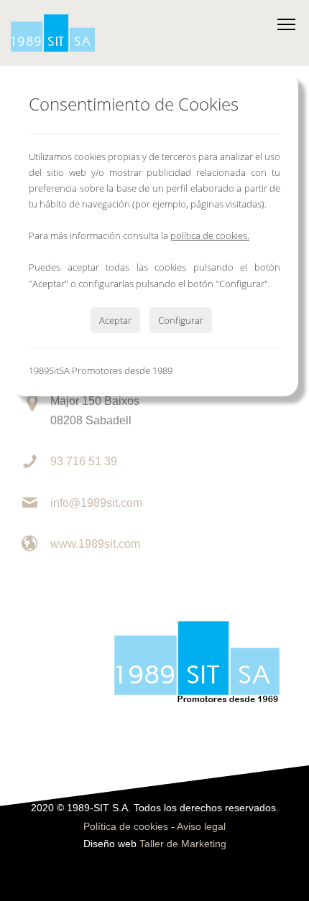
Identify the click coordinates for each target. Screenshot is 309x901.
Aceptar (115, 320)
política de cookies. (209, 235)
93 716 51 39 (83, 461)
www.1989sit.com (95, 544)
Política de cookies (125, 826)
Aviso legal (201, 826)
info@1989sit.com (96, 503)
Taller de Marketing (182, 844)
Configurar (180, 320)
